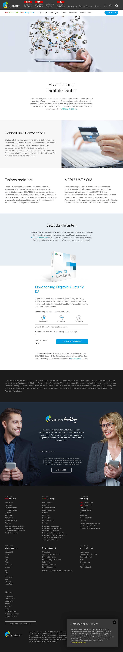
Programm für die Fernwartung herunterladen (57, 570)
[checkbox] (41, 461)
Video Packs (9, 584)
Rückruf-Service (49, 557)
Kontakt (98, 6)
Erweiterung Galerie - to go (14, 528)
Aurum (7, 570)
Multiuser (73, 13)
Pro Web (28, 5)
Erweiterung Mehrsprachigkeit (90, 524)
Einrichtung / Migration (51, 559)
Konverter (9, 518)
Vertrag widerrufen (20, 624)
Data (7, 554)
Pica (6, 562)
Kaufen (8, 523)
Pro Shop (39, 5)
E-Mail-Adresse (46, 451)
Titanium (8, 565)
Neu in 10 (9, 503)
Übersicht (9, 552)
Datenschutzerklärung (78, 643)
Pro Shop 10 (47, 503)
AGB (81, 559)
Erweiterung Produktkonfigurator (53, 533)
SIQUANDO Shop (69, 109)
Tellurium (8, 582)
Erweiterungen (52, 13)
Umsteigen (72, 6)
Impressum (84, 552)
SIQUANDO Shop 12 (39, 237)
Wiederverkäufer (12, 614)
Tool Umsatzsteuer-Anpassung (52, 537)
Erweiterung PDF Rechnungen (52, 528)
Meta (6, 575)
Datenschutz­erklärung (64, 461)
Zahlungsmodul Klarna (49, 540)
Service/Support (85, 6)
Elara (7, 557)
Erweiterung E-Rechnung (50, 531)
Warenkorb (9, 601)
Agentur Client (11, 616)
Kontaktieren (75, 358)
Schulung (46, 562)
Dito (6, 573)
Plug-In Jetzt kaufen (11, 533)
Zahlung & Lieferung (88, 554)
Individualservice (49, 565)
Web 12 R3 (11, 13)
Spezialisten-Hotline (50, 554)
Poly (6, 579)
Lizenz (82, 565)
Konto (7, 604)
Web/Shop (61, 5)
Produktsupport (48, 567)
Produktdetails (86, 13)
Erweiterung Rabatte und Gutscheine (54, 535)
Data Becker (10, 599)
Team (7, 609)
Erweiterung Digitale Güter (51, 526)
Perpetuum (8, 577)
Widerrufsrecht (86, 567)
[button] (116, 5)
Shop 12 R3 (27, 13)
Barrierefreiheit (11, 510)
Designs (40, 13)
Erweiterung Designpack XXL (14, 526)
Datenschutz (85, 562)
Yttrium (8, 567)
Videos (64, 13)
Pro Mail (50, 5)
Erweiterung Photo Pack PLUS (15, 531)
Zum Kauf (111, 13)
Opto (7, 559)
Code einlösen (11, 611)
